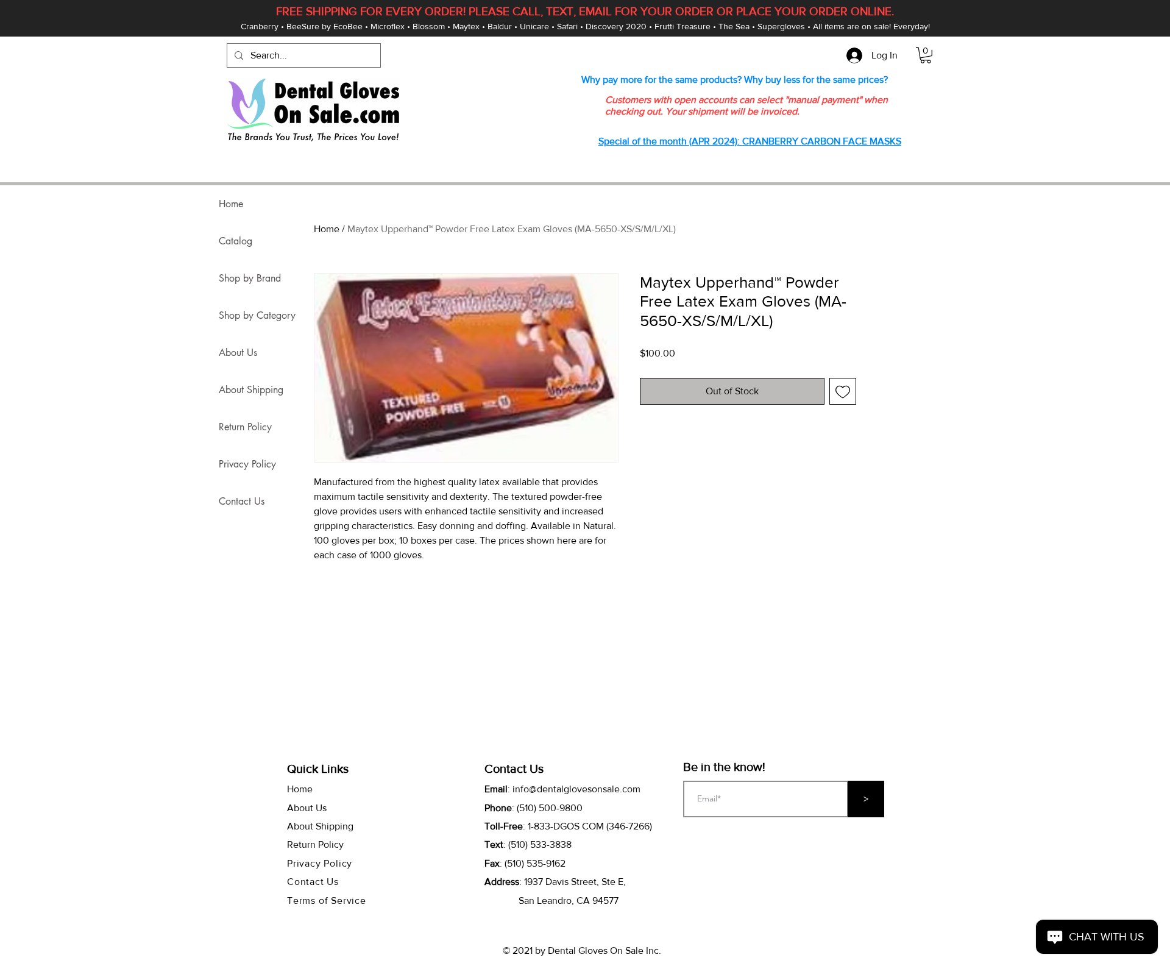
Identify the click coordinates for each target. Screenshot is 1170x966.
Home (326, 229)
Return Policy (245, 427)
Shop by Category (257, 315)
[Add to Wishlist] (842, 391)
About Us (238, 352)
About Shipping (251, 389)
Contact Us (241, 501)
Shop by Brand (250, 278)
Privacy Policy (247, 464)
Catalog (235, 241)
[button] (925, 55)
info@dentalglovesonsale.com (576, 789)
